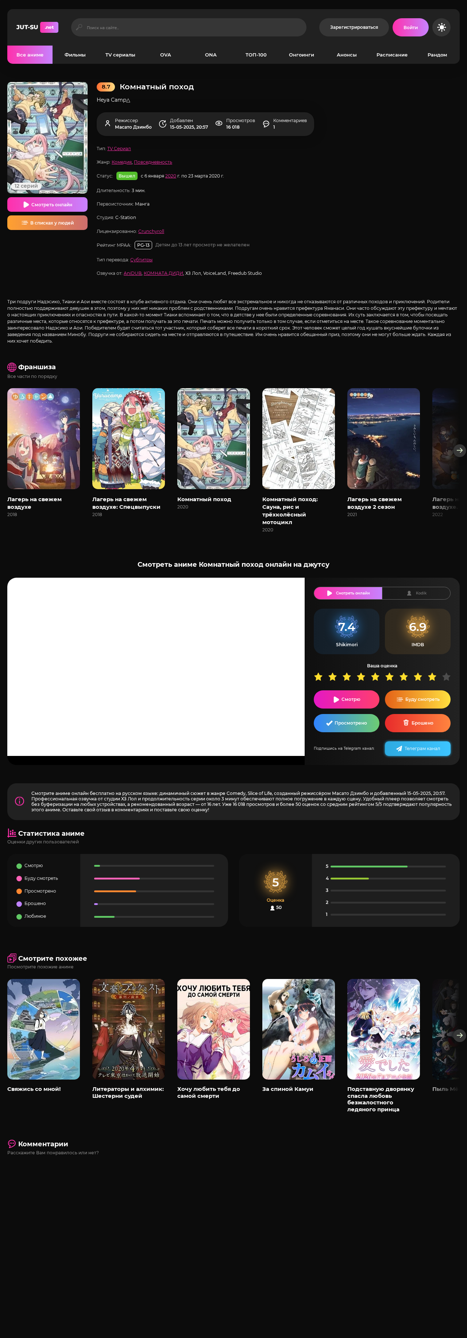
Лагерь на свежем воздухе (34, 503)
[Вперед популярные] (460, 1035)
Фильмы (75, 55)
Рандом (437, 55)
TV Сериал (119, 148)
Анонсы (347, 55)
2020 (170, 176)
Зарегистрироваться (354, 27)
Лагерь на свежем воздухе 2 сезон (374, 503)
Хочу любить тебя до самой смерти (208, 1092)
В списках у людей (52, 223)
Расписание (392, 55)
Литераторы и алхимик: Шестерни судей (128, 1092)
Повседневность (153, 162)
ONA (211, 55)
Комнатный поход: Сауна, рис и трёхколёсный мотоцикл (290, 511)
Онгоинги (301, 55)
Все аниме (29, 55)
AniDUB (133, 273)
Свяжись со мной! (34, 1088)
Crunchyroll (151, 231)
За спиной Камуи (287, 1088)
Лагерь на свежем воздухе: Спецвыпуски (126, 503)
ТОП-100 (256, 55)
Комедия (122, 162)
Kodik (421, 593)
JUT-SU (35, 27)
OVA (165, 55)
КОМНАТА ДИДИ (163, 273)
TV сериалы (120, 55)
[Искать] (79, 27)
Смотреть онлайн (51, 204)
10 (449, 676)
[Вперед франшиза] (460, 450)
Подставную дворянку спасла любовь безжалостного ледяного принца (380, 1098)
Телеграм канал (422, 748)
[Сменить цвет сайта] (441, 27)
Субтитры (141, 259)
